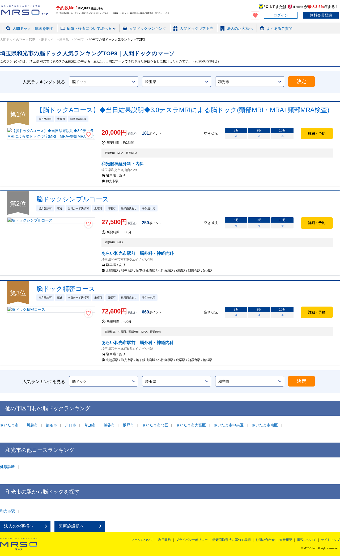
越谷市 (109, 425)
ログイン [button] (280, 15)
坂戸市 (128, 425)
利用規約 (164, 540)
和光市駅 (7, 511)
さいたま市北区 (155, 425)
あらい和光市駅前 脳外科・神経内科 (137, 253)
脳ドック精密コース (65, 288)
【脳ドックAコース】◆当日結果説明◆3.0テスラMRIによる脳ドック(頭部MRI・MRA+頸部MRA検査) (182, 109)
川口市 (70, 425)
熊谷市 (51, 425)
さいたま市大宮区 (191, 425)
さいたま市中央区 (229, 425)
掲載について (306, 540)
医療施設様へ (71, 526)
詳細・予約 (316, 133)
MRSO (18, 544)
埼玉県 (63, 39)
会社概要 (285, 540)
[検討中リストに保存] (88, 134)
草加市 (90, 425)
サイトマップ (330, 540)
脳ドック (47, 39)
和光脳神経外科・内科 (122, 164)
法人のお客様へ (19, 526)
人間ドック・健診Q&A (76, 35)
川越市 (32, 425)
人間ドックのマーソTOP (18, 39)
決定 (301, 81)
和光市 (78, 39)
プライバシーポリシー (192, 540)
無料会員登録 (321, 15)
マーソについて (142, 540)
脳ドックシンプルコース (72, 199)
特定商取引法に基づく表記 (231, 540)
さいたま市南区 (265, 425)
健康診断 (7, 467)
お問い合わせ (265, 540)
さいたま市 (9, 425)
